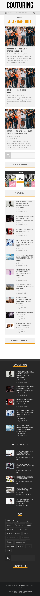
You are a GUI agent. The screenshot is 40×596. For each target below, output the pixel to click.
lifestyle (19, 529)
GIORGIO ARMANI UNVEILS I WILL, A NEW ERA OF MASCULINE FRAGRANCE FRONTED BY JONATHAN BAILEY (25, 204)
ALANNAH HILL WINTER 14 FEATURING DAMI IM (17, 49)
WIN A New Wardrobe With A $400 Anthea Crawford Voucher (25, 500)
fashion (9, 525)
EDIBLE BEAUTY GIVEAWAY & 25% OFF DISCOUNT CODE (25, 478)
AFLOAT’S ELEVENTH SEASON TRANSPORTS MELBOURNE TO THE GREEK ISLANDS (25, 286)
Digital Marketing (23, 585)
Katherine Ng (21, 209)
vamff (8, 550)
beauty (15, 521)
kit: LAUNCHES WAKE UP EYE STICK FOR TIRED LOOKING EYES (24, 230)
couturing (24, 521)
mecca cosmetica (12, 538)
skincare (9, 542)
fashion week (19, 525)
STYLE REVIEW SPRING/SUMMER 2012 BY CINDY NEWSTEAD (19, 132)
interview (10, 529)
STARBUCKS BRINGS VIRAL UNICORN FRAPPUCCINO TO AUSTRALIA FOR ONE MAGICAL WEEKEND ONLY (23, 272)
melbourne (25, 538)
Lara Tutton (21, 503)
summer (20, 546)
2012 (8, 521)
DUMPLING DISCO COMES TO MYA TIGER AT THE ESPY (24, 313)
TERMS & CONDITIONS (20, 593)
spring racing (20, 542)
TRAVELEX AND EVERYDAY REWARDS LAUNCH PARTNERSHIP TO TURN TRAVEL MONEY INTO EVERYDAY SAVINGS (25, 258)
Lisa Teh (11, 95)
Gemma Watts (13, 54)
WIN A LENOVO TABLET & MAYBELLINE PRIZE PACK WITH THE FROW (25, 466)
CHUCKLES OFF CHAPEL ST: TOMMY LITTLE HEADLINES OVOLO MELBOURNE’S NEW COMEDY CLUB (25, 218)
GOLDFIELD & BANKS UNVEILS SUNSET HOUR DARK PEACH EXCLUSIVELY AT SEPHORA (23, 325)
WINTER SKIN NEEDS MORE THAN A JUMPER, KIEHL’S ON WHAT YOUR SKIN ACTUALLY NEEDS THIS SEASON (25, 243)
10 (30, 494)
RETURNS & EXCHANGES (15, 591)
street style (10, 546)
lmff (26, 529)
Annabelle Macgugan (15, 136)
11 (18, 459)
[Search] (34, 13)
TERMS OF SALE (27, 591)
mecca (26, 533)
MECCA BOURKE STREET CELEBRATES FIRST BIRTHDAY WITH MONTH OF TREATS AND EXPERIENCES (23, 300)
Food (29, 525)
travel (28, 546)
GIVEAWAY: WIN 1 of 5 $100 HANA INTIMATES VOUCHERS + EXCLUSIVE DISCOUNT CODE (25, 453)
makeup (9, 533)
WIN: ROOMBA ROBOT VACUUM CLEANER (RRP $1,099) (24, 489)
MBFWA (17, 533)
